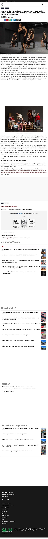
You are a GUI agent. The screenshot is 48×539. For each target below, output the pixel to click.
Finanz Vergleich (5, 515)
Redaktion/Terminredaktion (8, 505)
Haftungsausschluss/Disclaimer (8, 521)
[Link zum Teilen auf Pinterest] (7, 20)
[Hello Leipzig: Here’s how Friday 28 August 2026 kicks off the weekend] (43, 348)
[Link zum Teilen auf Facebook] (5, 20)
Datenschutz (4, 523)
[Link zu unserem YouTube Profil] (8, 499)
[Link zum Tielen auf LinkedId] (15, 20)
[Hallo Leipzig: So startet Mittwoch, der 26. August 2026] (43, 435)
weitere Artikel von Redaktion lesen (9, 206)
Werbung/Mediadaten (6, 507)
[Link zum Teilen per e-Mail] (20, 20)
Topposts (7, 8)
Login (46, 1)
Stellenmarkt (10, 1)
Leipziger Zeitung (4, 1)
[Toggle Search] (42, 4)
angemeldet (9, 238)
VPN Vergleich (5, 513)
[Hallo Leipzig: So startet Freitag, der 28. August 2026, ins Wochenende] (43, 342)
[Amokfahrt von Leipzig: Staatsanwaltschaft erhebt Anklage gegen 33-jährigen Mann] (43, 331)
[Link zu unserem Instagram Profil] (5, 499)
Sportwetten (4, 517)
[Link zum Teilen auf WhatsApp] (10, 20)
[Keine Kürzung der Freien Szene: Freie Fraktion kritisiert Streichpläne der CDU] (43, 256)
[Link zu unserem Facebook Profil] (3, 499)
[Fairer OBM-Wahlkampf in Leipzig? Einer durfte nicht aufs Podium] (43, 452)
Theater (2, 8)
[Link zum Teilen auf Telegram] (12, 20)
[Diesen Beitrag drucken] (17, 20)
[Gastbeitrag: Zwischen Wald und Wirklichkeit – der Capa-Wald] (43, 336)
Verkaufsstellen (5, 509)
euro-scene (6, 203)
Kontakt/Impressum (6, 503)
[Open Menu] (46, 4)
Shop (14, 1)
